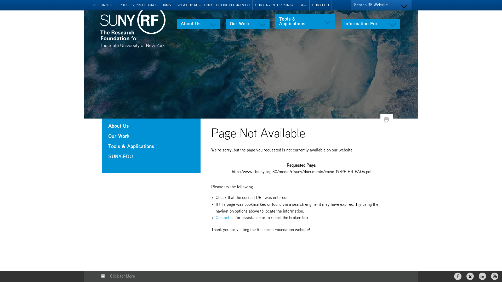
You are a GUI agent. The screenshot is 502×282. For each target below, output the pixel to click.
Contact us (225, 218)
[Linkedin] (483, 276)
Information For (361, 24)
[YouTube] (495, 276)
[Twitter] (470, 276)
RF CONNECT (103, 5)
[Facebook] (458, 276)
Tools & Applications (292, 21)
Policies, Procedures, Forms (145, 5)
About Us (191, 24)
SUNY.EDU (320, 5)
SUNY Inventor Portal (275, 5)
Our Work (240, 24)
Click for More (122, 276)
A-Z (304, 5)
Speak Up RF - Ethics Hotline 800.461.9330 (213, 5)
